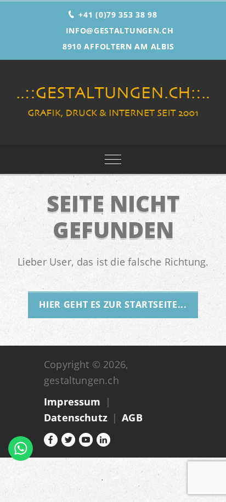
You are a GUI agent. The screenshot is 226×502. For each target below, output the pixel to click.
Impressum (72, 401)
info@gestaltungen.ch (120, 30)
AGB (132, 417)
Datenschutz (76, 417)
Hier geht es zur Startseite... (113, 304)
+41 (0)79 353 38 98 (117, 14)
